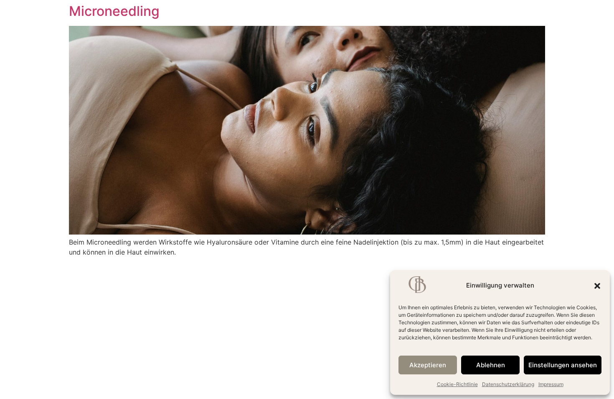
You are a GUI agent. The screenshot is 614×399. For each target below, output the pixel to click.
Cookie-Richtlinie (457, 384)
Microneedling (114, 11)
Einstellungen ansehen (562, 365)
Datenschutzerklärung (508, 384)
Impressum (550, 384)
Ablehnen (490, 365)
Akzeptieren (427, 365)
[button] (597, 286)
